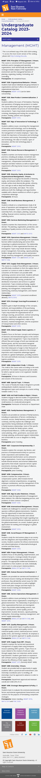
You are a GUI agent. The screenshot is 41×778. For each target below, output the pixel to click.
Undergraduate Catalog (15, 19)
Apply (6, 2)
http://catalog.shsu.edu (19, 56)
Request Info (22, 2)
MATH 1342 (6, 260)
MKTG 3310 (28, 234)
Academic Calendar (34, 711)
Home (3, 19)
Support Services (34, 724)
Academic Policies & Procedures (20, 712)
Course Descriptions (8, 21)
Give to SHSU (34, 1)
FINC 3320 (16, 701)
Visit (12, 2)
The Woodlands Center (7, 725)
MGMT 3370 (16, 295)
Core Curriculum (20, 724)
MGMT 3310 (16, 91)
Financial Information (7, 711)
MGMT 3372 (16, 662)
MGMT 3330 (16, 490)
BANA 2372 (28, 258)
